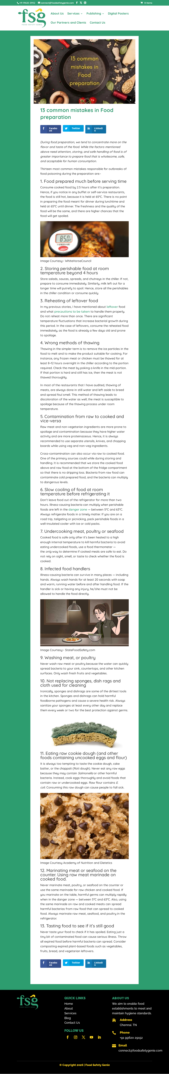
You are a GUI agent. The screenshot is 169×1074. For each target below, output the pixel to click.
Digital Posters (118, 13)
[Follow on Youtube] (91, 1037)
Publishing (93, 13)
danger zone (78, 509)
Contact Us (97, 22)
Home (68, 1003)
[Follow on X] (83, 1037)
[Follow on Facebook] (67, 1037)
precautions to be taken (72, 311)
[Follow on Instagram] (75, 1037)
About (68, 1008)
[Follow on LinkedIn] (99, 1037)
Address (126, 1020)
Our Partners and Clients (68, 22)
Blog (67, 1018)
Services (73, 13)
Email (122, 1045)
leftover (112, 307)
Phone (125, 1032)
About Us (57, 13)
